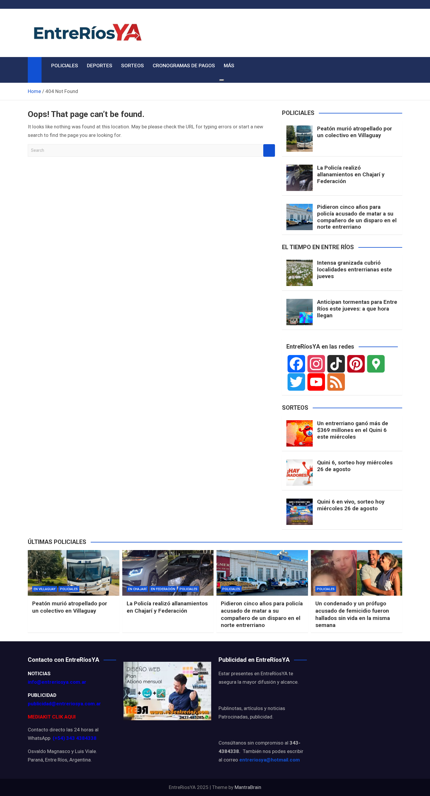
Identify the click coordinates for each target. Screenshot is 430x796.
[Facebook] (296, 364)
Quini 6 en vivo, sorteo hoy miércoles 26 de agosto (351, 505)
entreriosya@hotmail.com (269, 760)
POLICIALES (64, 65)
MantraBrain (248, 787)
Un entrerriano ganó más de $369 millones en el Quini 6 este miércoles (352, 430)
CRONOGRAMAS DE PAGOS (184, 65)
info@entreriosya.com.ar (57, 682)
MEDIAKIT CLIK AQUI (52, 717)
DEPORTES (99, 65)
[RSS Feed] (336, 382)
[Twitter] (296, 382)
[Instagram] (316, 364)
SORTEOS (132, 65)
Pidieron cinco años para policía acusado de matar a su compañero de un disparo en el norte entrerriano (357, 217)
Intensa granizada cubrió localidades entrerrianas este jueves (354, 269)
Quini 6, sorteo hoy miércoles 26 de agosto (355, 466)
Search (269, 150)
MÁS (229, 65)
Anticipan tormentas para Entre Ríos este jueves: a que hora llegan (357, 309)
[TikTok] (336, 364)
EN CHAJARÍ (137, 589)
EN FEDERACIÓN (163, 589)
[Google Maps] (376, 364)
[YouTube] (316, 382)
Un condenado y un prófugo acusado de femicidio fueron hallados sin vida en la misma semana (352, 614)
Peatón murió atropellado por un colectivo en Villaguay (354, 132)
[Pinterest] (356, 364)
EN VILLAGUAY (45, 589)
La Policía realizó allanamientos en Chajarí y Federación (351, 174)
